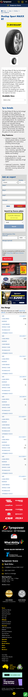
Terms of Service (20, 253)
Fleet (3, 645)
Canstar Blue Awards (7, 657)
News (3, 647)
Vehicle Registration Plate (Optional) (8, 234)
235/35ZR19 (22, 437)
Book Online (6, 643)
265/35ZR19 (22, 456)
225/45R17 (22, 336)
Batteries (4, 629)
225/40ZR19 (22, 416)
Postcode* (5, 200)
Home (4, 11)
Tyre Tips (4, 618)
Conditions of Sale (20, 688)
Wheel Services (6, 635)
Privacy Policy (9, 253)
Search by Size (6, 612)
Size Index (4, 655)
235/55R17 (22, 356)
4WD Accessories (6, 627)
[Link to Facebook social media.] (14, 693)
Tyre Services (5, 633)
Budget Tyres (5, 659)
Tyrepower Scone (15, 5)
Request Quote (7, 258)
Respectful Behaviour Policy (7, 689)
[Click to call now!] (18, 2)
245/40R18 (22, 377)
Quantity (21, 180)
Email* (4, 195)
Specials (4, 639)
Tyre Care (4, 616)
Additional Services (7, 637)
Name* (4, 185)
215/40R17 (22, 316)
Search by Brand (6, 614)
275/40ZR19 (22, 476)
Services (4, 625)
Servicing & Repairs (7, 631)
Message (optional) (7, 240)
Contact (4, 641)
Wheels (4, 620)
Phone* (4, 190)
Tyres (3, 608)
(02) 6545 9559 (10, 570)
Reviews (4, 649)
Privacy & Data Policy (10, 688)
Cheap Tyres (5, 660)
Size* (3, 180)
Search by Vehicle (6, 610)
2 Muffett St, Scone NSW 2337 (14, 567)
